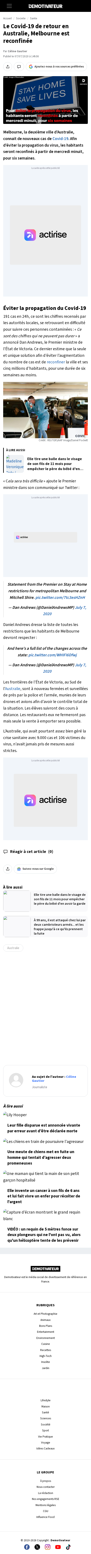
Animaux (45, 1320)
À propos (45, 1481)
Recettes (45, 1350)
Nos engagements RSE (45, 1499)
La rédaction (45, 1493)
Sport (45, 1430)
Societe (21, 18)
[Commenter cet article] (19, 66)
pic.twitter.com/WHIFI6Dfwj (52, 655)
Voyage (45, 1443)
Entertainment (45, 1332)
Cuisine (45, 1344)
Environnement (45, 1338)
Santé (45, 1412)
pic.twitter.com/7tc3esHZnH (60, 598)
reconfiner (56, 362)
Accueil (7, 18)
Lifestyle (46, 1400)
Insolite (45, 1362)
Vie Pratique (45, 1437)
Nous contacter (46, 1487)
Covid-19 (60, 139)
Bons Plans (45, 1326)
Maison (45, 1406)
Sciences (45, 1418)
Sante (33, 18)
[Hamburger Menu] (9, 6)
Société (45, 1424)
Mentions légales (46, 1505)
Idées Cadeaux (45, 1448)
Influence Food (45, 1517)
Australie (12, 689)
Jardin (45, 1368)
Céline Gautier (17, 51)
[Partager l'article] (7, 66)
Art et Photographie (45, 1314)
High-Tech (46, 1356)
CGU (45, 1511)
